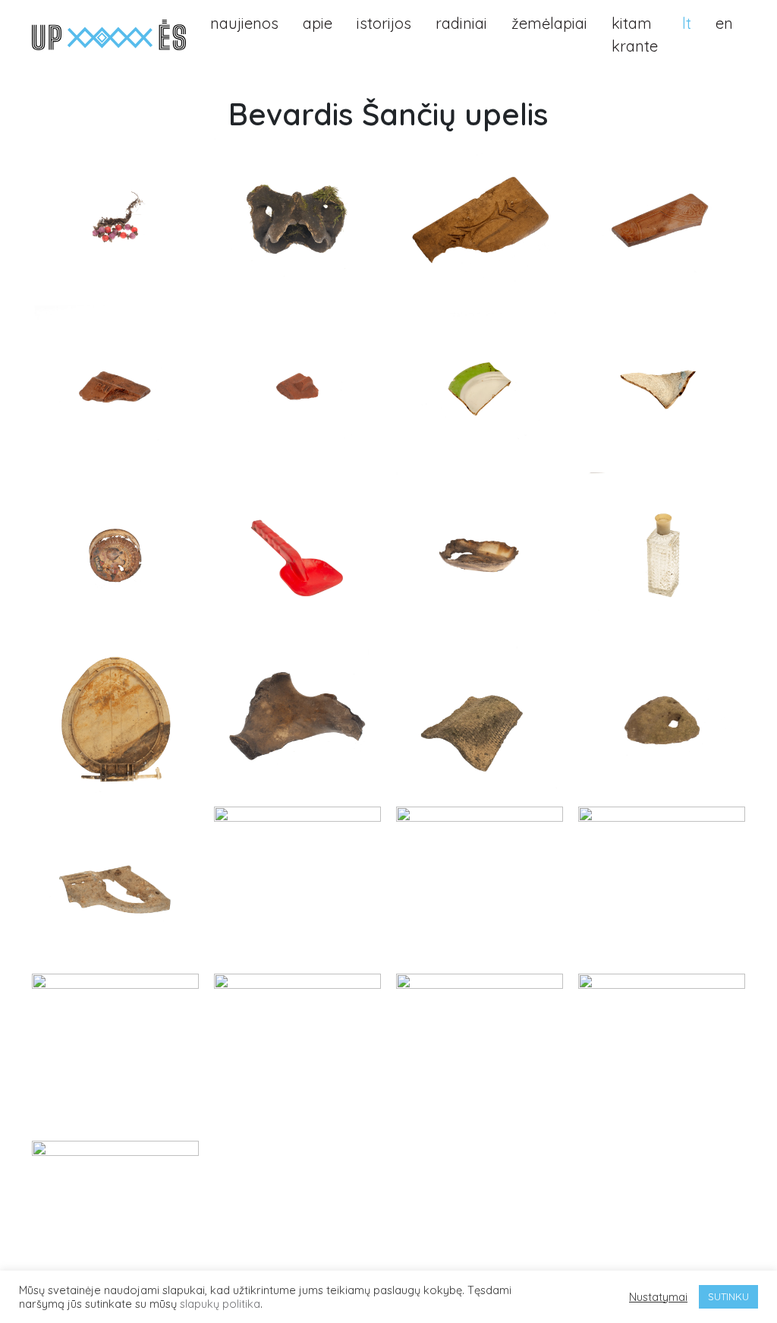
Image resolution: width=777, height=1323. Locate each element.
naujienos (244, 23)
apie (317, 23)
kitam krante (635, 34)
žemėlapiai (549, 23)
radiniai (461, 23)
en (724, 23)
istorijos (384, 23)
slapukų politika (220, 1303)
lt (686, 23)
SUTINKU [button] (728, 1296)
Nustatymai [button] (658, 1297)
